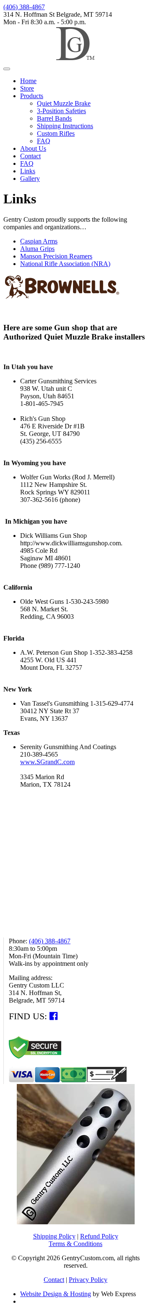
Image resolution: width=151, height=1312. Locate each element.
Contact (54, 1279)
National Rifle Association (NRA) (65, 263)
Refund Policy (99, 1236)
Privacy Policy (88, 1279)
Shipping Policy (54, 1236)
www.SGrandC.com (47, 761)
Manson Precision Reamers (56, 256)
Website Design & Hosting (55, 1293)
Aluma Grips (37, 248)
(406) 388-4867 (24, 6)
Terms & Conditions (75, 1243)
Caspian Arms (38, 241)
